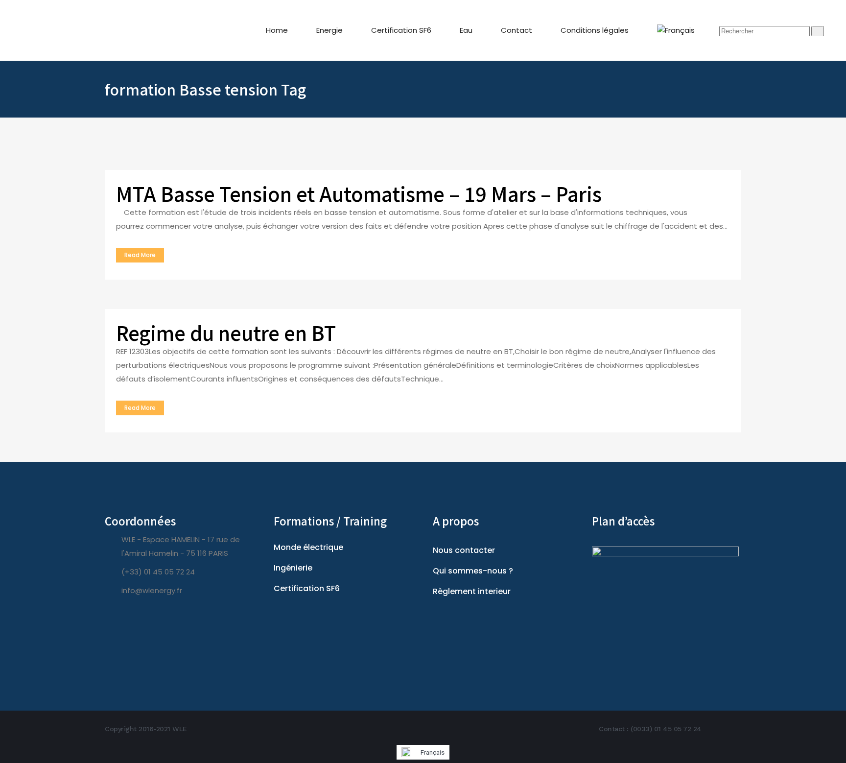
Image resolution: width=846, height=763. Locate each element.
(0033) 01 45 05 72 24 (666, 729)
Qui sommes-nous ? (473, 570)
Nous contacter (464, 550)
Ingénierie (293, 567)
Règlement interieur (472, 591)
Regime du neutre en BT (226, 332)
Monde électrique (308, 547)
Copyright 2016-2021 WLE (146, 729)
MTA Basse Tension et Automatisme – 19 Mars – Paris (359, 193)
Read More (140, 255)
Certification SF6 (307, 588)
